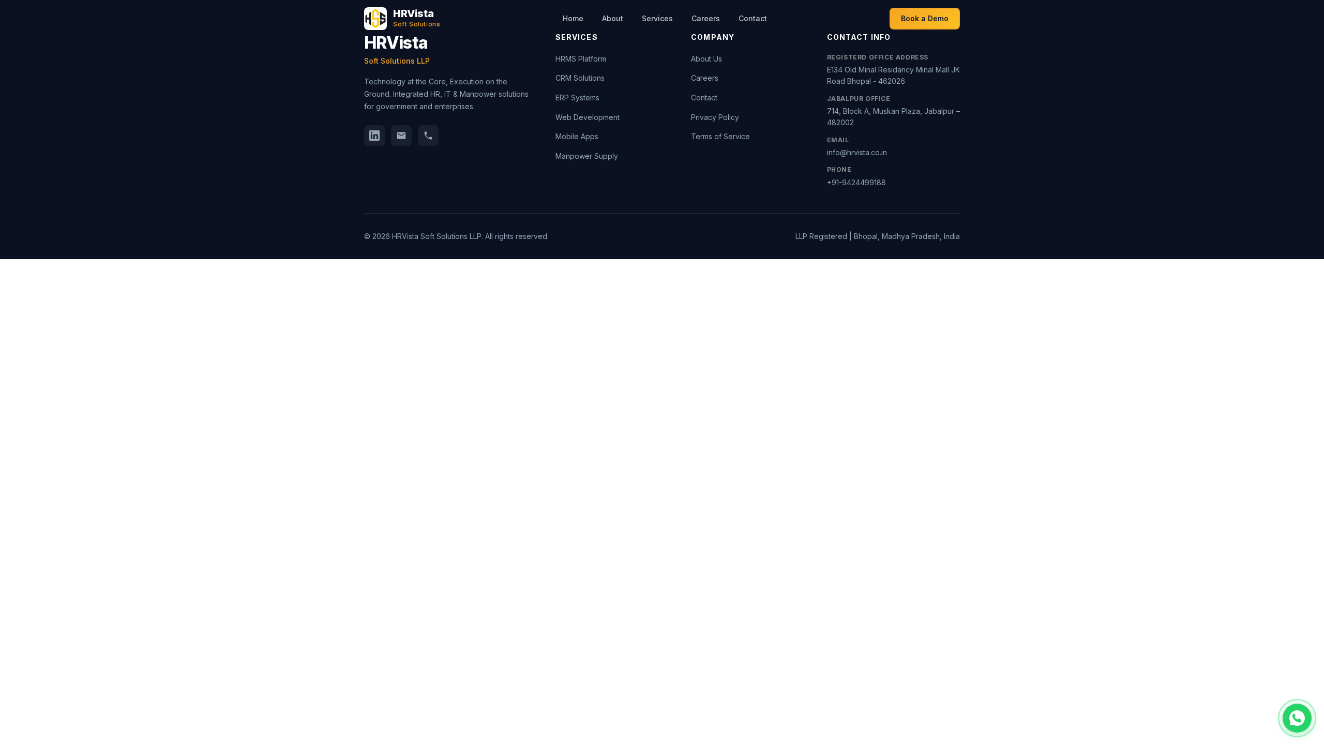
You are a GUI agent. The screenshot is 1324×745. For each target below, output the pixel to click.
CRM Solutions (580, 77)
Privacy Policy (715, 117)
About (612, 18)
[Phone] (428, 135)
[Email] (401, 135)
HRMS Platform (580, 58)
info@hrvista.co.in (857, 152)
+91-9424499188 (856, 182)
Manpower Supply (586, 156)
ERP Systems (577, 97)
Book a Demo (925, 18)
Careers (705, 18)
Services (657, 18)
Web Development (587, 117)
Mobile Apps (576, 136)
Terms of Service (720, 136)
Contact (753, 18)
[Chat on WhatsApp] (1297, 718)
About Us (706, 58)
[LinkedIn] (374, 135)
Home (573, 18)
